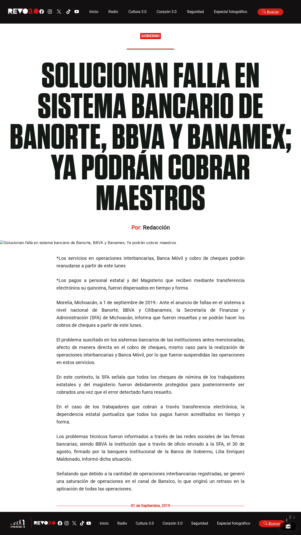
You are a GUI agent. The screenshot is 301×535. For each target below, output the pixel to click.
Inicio (93, 11)
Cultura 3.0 (137, 11)
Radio (113, 11)
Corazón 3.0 (167, 11)
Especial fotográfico (230, 11)
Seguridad (195, 11)
